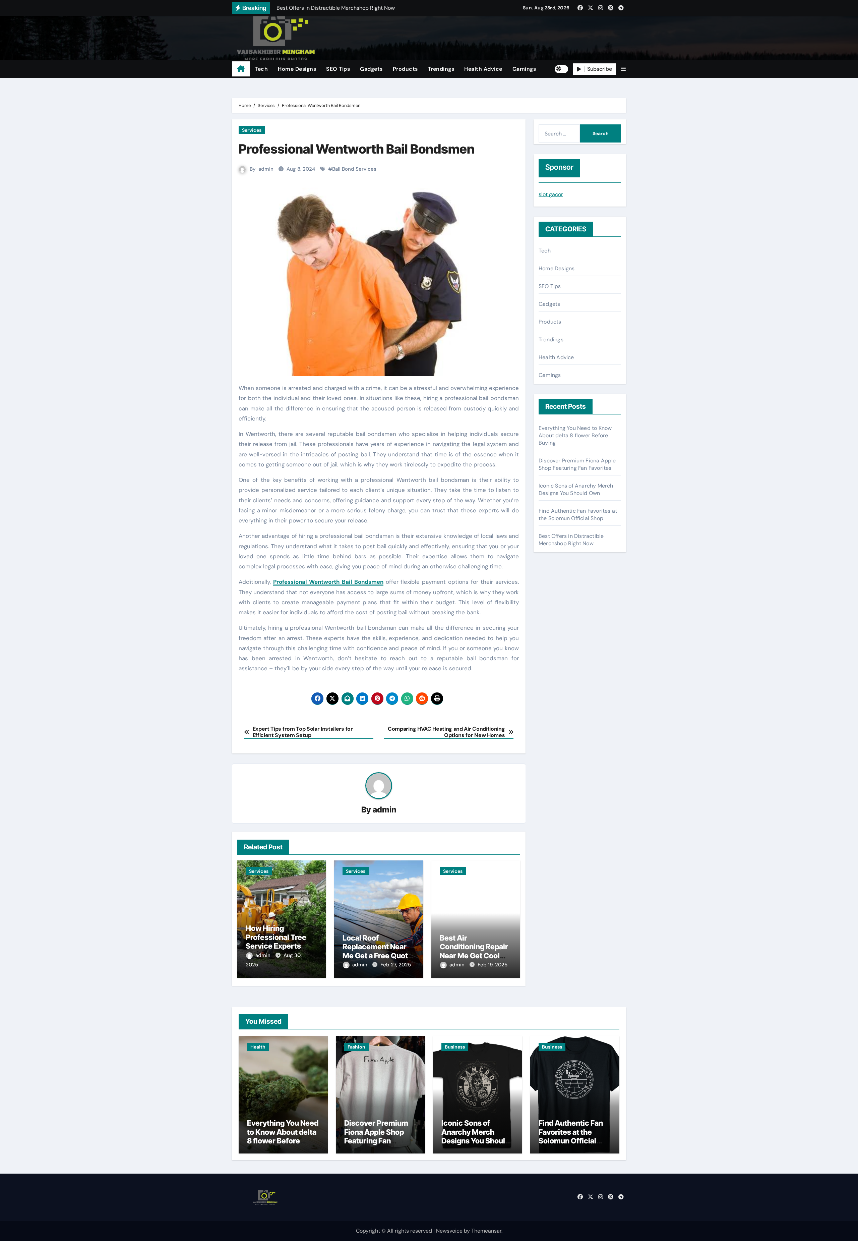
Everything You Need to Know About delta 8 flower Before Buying (575, 435)
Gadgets (371, 68)
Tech (261, 68)
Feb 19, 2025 (492, 964)
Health (257, 1047)
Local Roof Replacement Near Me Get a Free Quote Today (377, 951)
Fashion (356, 1047)
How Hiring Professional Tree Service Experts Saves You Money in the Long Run (280, 946)
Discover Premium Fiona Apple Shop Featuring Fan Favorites (577, 464)
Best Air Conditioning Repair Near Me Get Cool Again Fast (474, 951)
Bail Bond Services (354, 169)
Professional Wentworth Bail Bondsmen (328, 581)
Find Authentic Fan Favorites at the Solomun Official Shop (578, 514)
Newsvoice (449, 1230)
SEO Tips (338, 68)
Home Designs (297, 68)
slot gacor (551, 194)
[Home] (241, 69)
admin (265, 169)
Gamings (524, 68)
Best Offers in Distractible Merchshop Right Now (571, 539)
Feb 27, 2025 (395, 964)
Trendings (441, 68)
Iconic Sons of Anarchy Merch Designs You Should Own (576, 489)
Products (405, 68)
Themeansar (486, 1230)
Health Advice (483, 68)
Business (455, 1047)
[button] (623, 69)
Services (251, 130)
